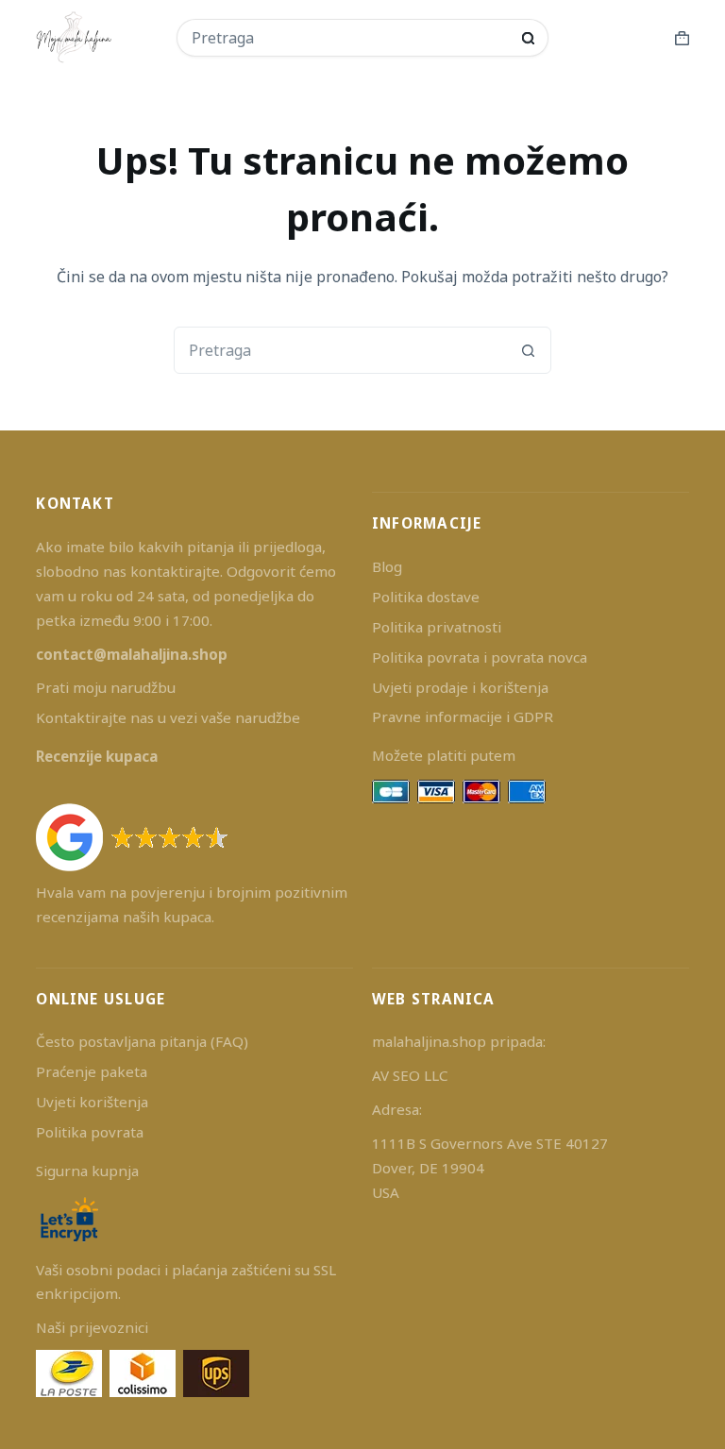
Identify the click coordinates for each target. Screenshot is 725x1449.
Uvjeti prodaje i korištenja (460, 687)
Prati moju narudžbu (106, 687)
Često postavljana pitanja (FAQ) (142, 1041)
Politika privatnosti (436, 626)
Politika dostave (426, 596)
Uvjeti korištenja (92, 1101)
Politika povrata (89, 1131)
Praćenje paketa (91, 1071)
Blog (387, 566)
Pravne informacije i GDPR (462, 716)
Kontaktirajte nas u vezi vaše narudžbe (168, 717)
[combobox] (350, 37)
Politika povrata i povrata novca (479, 657)
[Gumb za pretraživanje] (528, 38)
